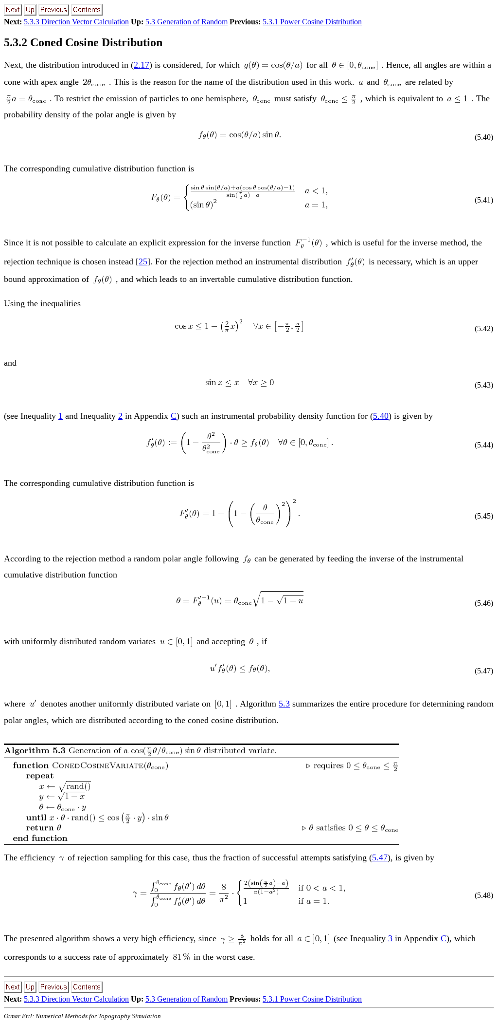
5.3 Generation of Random (186, 22)
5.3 (284, 703)
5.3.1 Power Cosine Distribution (312, 22)
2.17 (141, 65)
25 (143, 261)
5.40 (381, 416)
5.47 (380, 857)
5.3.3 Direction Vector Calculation (76, 22)
